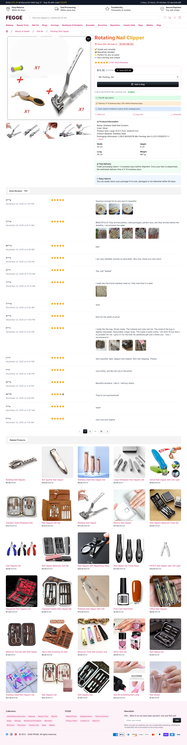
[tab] (19, 191)
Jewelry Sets (129, 25)
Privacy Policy (71, 721)
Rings (45, 25)
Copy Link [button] (139, 114)
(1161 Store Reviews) (118, 62)
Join (177, 720)
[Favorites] (165, 17)
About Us (95, 721)
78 (101, 431)
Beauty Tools (23, 25)
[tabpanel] (93, 315)
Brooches (102, 25)
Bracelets (90, 25)
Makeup (9, 25)
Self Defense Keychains (16, 716)
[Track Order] (170, 17)
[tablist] (93, 191)
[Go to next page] (107, 431)
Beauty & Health (22, 31)
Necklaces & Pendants (72, 25)
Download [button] (177, 114)
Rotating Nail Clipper (59, 31)
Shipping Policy (86, 716)
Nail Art (35, 25)
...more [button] (100, 139)
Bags (140, 25)
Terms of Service (101, 716)
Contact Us (84, 721)
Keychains (115, 25)
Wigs (158, 25)
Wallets (149, 25)
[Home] (7, 31)
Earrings (55, 25)
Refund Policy (71, 716)
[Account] (174, 17)
